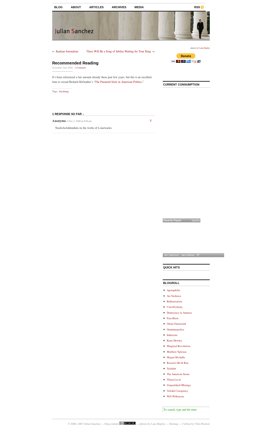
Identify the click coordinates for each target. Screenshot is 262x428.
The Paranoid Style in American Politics (118, 82)
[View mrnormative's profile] (187, 255)
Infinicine (172, 335)
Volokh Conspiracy (177, 391)
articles (96, 7)
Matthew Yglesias (176, 352)
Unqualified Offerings (179, 385)
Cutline (186, 424)
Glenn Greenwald (176, 324)
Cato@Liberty (175, 307)
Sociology (64, 91)
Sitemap (173, 424)
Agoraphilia (173, 290)
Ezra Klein (172, 318)
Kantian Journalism (67, 51)
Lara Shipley (204, 47)
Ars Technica (174, 296)
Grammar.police (175, 329)
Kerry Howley (174, 340)
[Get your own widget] (171, 255)
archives (119, 7)
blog (58, 7)
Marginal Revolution (178, 346)
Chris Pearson (202, 424)
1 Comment (80, 67)
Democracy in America (179, 312)
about (76, 7)
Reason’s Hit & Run (178, 363)
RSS (197, 7)
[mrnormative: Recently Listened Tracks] (181, 220)
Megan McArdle (176, 357)
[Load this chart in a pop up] (197, 255)
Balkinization (174, 301)
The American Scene (178, 374)
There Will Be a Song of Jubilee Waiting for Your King (118, 51)
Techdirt (171, 368)
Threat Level (174, 379)
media (139, 7)
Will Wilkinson (175, 396)
